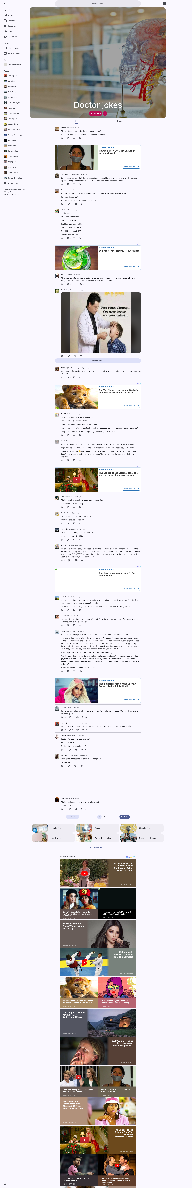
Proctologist (65, 368)
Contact (12, 192)
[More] (105, 113)
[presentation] (57, 129)
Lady (62, 597)
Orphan (63, 707)
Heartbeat (64, 755)
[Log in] (164, 3)
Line (62, 799)
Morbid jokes (65, 723)
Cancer (63, 190)
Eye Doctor (65, 616)
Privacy (6, 192)
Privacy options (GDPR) (11, 194)
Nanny (63, 441)
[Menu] (5, 3)
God (62, 497)
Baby (62, 545)
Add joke (97, 113)
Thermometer (66, 174)
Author (63, 128)
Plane (63, 631)
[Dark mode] (5, 1184)
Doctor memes (96, 361)
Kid (62, 210)
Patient (63, 414)
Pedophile (64, 529)
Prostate (64, 274)
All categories (96, 847)
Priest (63, 290)
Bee (62, 513)
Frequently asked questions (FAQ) (14, 189)
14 (115, 817)
